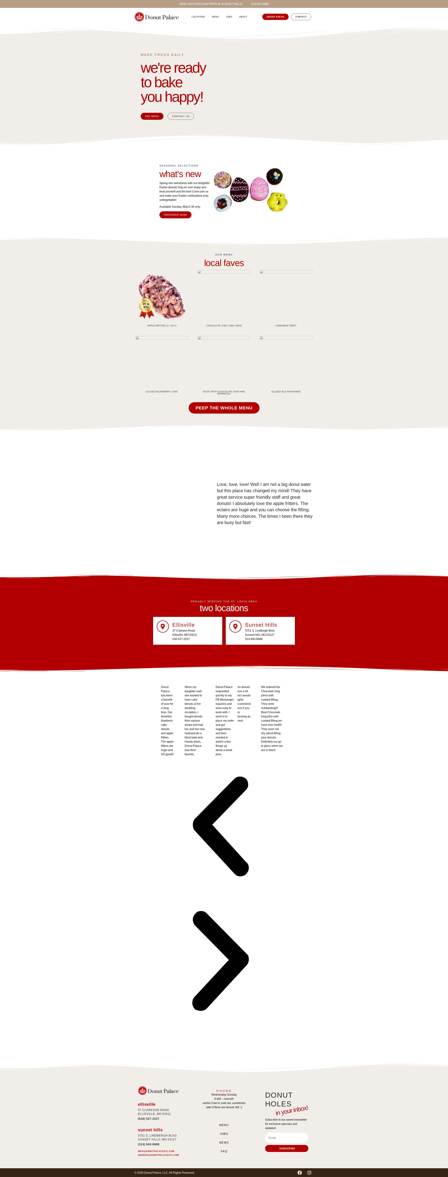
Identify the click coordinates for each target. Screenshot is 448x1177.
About (243, 17)
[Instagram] (309, 1172)
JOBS (229, 17)
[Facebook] (299, 1172)
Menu (215, 17)
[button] (220, 827)
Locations (198, 17)
